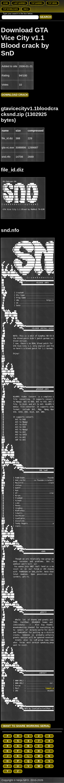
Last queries (20, 3)
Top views (52, 3)
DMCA (26, 9)
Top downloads (10, 9)
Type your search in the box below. (18, 13)
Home (5, 3)
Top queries (36, 3)
